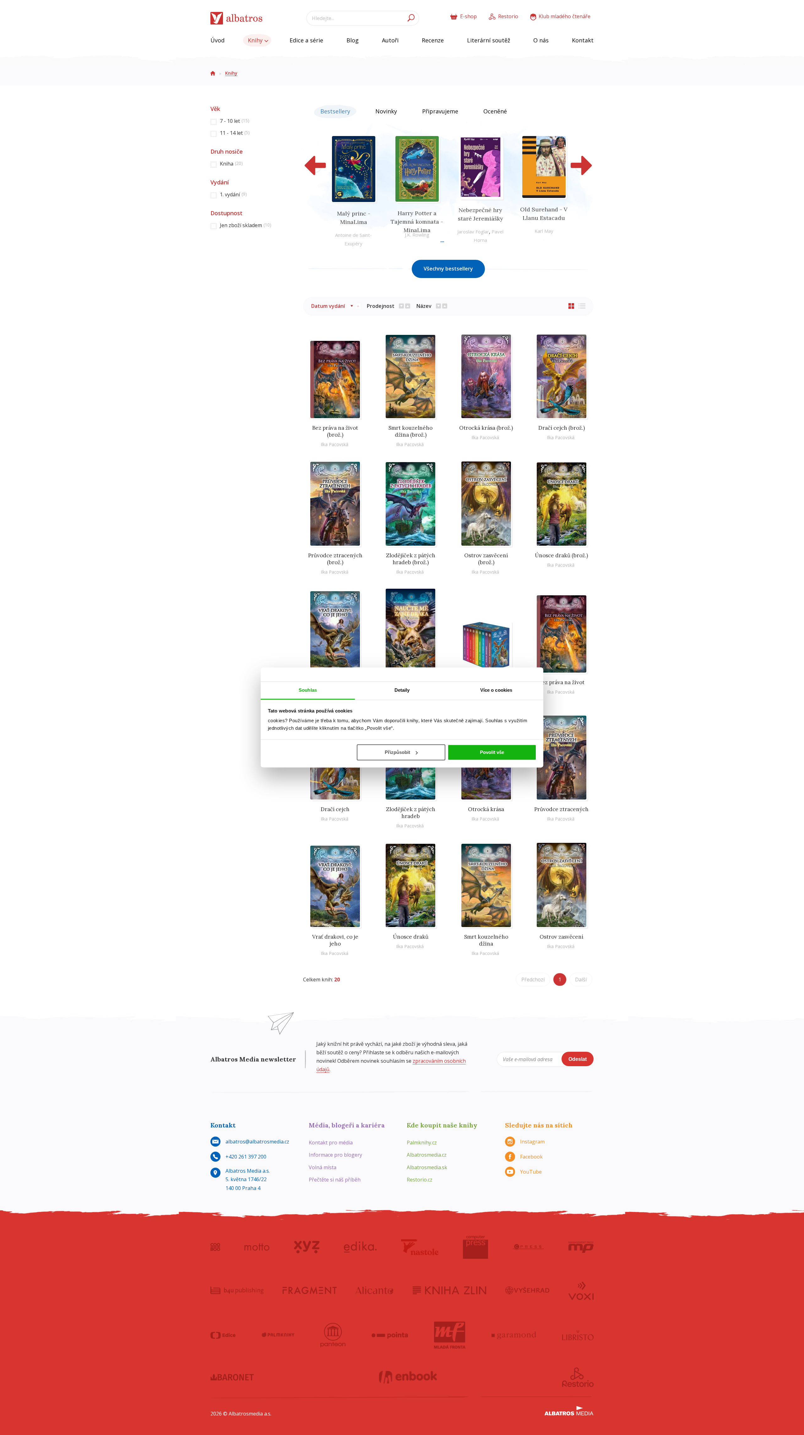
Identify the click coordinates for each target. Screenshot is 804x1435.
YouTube (531, 1171)
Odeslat (577, 1059)
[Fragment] (309, 1290)
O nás (541, 40)
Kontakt (583, 40)
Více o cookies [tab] (496, 690)
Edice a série (306, 40)
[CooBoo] (215, 1247)
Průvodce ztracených (561, 809)
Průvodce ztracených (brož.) (335, 559)
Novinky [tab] (386, 111)
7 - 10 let (234, 120)
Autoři (390, 40)
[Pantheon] (333, 1335)
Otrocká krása (486, 809)
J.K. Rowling (417, 235)
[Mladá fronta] (450, 1335)
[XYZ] (307, 1247)
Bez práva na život (561, 682)
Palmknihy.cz (422, 1142)
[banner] (236, 18)
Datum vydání (328, 306)
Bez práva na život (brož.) (335, 431)
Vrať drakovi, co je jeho (335, 940)
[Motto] (257, 1247)
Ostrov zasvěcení (561, 936)
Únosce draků (410, 936)
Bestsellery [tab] (335, 111)
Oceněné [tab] (495, 111)
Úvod (217, 40)
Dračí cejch (335, 809)
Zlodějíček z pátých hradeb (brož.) (410, 559)
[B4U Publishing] (237, 1290)
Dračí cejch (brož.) (561, 427)
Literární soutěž (488, 40)
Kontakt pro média (331, 1142)
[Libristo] (578, 1335)
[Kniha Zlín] (449, 1290)
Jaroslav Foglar (473, 231)
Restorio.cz (419, 1179)
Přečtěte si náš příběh (335, 1179)
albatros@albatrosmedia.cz (257, 1141)
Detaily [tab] (402, 690)
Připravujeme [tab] (440, 111)
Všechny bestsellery (448, 268)
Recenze (433, 40)
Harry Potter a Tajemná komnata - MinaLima (417, 222)
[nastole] (420, 1247)
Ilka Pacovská (334, 444)
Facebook (531, 1156)
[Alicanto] (374, 1290)
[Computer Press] (475, 1247)
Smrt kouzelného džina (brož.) (410, 431)
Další (581, 979)
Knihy (256, 40)
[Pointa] (390, 1335)
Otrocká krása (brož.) (486, 427)
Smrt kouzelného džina (486, 940)
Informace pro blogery (335, 1154)
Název (424, 306)
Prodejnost (380, 306)
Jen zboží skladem (245, 225)
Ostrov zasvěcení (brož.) (486, 559)
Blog (352, 40)
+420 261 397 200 (245, 1156)
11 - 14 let (235, 132)
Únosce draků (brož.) (561, 555)
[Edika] (360, 1247)
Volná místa (322, 1167)
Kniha (231, 163)
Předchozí (533, 979)
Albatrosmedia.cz (427, 1154)
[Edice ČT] (223, 1335)
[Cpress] (528, 1247)
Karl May (544, 231)
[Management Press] (581, 1247)
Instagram (532, 1141)
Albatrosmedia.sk (427, 1167)
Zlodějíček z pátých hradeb (410, 813)
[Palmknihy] (278, 1335)
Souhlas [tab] (308, 690)
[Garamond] (514, 1335)
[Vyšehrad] (527, 1290)
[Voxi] (581, 1290)
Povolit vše (492, 752)
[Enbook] (408, 1377)
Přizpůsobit (397, 752)
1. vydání (233, 194)
